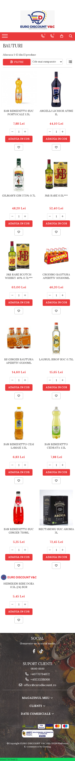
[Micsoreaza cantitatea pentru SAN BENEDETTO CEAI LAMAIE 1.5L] (12, 465)
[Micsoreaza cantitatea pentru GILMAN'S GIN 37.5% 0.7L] (12, 216)
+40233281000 (40, 679)
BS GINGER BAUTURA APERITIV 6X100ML (18, 361)
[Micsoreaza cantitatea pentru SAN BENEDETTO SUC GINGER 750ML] (12, 550)
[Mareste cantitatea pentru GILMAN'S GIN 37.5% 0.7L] (25, 216)
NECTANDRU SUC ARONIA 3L (56, 530)
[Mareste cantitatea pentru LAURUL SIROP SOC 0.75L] (63, 380)
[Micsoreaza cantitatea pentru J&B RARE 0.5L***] (50, 216)
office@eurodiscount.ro (39, 685)
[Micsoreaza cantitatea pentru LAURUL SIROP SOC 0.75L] (50, 380)
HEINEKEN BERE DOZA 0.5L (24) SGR (18, 585)
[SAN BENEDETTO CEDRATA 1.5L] (56, 423)
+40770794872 (39, 674)
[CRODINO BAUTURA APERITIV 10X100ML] (56, 256)
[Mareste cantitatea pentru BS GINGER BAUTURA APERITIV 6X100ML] (25, 380)
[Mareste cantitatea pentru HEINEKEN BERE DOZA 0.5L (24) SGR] (25, 604)
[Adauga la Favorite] (18, 147)
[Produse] (5, 37)
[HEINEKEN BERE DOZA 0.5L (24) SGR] (19, 577)
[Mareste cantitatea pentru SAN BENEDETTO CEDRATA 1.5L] (63, 465)
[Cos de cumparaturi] (62, 36)
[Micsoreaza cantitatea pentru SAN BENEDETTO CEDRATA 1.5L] (50, 465)
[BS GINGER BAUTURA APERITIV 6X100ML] (19, 338)
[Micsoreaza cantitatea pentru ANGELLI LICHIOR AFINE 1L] (50, 132)
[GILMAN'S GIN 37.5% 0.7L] (19, 174)
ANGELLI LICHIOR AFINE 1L (56, 112)
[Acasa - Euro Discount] (37, 19)
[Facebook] (34, 651)
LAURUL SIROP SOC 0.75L (56, 359)
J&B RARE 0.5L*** (56, 195)
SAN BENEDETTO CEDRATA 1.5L (56, 446)
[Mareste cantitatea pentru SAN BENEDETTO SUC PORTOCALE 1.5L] (25, 132)
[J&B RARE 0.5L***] (56, 174)
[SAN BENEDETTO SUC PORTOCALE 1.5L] (19, 89)
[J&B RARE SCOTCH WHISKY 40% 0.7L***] (19, 256)
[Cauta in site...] (70, 36)
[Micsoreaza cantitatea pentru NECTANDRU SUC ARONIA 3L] (50, 550)
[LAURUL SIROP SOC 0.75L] (56, 338)
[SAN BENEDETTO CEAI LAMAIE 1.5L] (19, 423)
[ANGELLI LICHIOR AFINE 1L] (56, 89)
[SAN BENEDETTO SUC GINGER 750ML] (19, 507)
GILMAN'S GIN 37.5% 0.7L (18, 195)
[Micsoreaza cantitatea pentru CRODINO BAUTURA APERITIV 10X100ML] (50, 295)
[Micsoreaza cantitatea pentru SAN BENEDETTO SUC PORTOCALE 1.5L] (12, 132)
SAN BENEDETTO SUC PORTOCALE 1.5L (19, 112)
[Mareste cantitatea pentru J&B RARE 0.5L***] (63, 216)
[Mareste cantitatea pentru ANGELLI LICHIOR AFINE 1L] (63, 132)
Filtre (18, 62)
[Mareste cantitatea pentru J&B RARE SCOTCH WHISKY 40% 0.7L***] (25, 295)
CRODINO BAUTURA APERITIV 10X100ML (56, 276)
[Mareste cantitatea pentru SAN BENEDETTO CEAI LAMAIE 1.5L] (25, 465)
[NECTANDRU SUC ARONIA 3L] (56, 507)
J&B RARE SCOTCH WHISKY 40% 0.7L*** (18, 276)
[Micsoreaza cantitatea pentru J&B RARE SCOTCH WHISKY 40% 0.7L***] (12, 295)
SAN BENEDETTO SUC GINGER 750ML (19, 530)
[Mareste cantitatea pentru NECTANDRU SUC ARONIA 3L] (63, 550)
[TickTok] (41, 651)
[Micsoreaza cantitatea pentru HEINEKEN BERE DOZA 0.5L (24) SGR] (12, 604)
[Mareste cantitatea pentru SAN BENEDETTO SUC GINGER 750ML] (25, 550)
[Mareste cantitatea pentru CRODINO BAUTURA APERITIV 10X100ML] (63, 295)
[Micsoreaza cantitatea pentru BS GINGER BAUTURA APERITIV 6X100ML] (12, 380)
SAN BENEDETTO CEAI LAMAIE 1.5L (19, 446)
